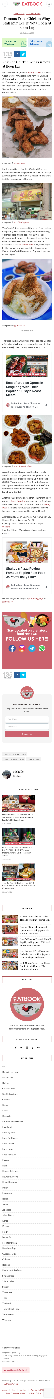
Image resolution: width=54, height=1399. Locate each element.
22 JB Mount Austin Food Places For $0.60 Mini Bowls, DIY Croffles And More (35, 966)
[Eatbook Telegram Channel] (32, 648)
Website (6, 526)
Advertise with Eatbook (16, 1370)
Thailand (6, 1303)
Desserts (6, 1116)
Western (6, 1320)
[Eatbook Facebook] (12, 648)
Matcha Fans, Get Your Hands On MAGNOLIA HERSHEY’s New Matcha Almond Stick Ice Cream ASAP (17, 851)
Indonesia (7, 1193)
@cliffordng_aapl (21, 222)
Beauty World (34, 72)
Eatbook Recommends (12, 1121)
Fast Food (7, 1127)
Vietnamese (8, 1314)
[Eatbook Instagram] (22, 648)
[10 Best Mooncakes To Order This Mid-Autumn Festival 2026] (10, 919)
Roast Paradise (18, 501)
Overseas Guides (10, 1253)
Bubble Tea (7, 1077)
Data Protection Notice (15, 1393)
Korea (5, 1220)
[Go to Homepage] (27, 4)
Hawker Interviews (11, 1171)
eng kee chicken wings (13, 759)
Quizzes (6, 1259)
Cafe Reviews (8, 1088)
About (4, 1390)
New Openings (33, 13)
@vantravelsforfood (23, 466)
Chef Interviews (10, 1094)
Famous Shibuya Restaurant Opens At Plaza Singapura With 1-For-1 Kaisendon (35, 930)
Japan (5, 1204)
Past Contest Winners (39, 1390)
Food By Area (8, 1132)
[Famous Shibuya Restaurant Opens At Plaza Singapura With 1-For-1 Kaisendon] (10, 930)
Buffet (5, 1083)
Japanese (6, 1209)
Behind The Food (10, 1072)
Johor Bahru (8, 1215)
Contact (23, 1390)
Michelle (18, 771)
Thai (4, 1298)
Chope (5, 1105)
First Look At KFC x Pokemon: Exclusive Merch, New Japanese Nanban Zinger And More (35, 954)
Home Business (9, 1182)
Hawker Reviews (10, 1176)
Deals (5, 1110)
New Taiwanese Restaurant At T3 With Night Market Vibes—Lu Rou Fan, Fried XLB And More (17, 817)
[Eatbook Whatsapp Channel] (42, 648)
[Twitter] (23, 54)
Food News (19, 13)
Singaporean (8, 1275)
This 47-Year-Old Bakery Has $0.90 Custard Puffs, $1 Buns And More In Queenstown (18, 886)
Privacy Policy (35, 1393)
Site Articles (8, 1281)
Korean (5, 1226)
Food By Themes (10, 1138)
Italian (5, 1198)
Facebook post (26, 244)
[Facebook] (17, 54)
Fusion (5, 1160)
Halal (4, 1165)
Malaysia (6, 1237)
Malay (5, 1231)
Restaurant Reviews (12, 1270)
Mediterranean (9, 1242)
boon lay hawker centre (14, 754)
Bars (4, 1066)
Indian (5, 1187)
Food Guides (8, 1143)
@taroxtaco (19, 163)
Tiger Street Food (10, 1309)
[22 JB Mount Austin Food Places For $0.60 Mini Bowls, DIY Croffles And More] (10, 966)
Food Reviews (9, 1154)
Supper (5, 1287)
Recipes (6, 1264)
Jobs (13, 1390)
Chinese (6, 1099)
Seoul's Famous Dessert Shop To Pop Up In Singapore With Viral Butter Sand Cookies (36, 942)
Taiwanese (7, 1292)
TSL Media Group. (10, 1384)
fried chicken (34, 759)
